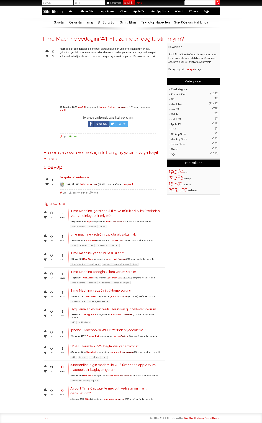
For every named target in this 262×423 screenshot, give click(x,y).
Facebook (101, 123)
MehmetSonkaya (107, 107)
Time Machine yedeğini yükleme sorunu (100, 290)
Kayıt (139, 3)
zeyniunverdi (113, 376)
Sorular (59, 22)
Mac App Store (159, 11)
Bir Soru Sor (107, 22)
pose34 (113, 240)
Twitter (121, 123)
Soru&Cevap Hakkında (191, 22)
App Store (107, 11)
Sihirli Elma (128, 22)
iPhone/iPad (87, 11)
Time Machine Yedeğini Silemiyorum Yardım (103, 272)
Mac (71, 11)
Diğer (207, 11)
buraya (190, 69)
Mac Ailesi (91, 240)
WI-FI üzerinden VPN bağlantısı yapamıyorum (105, 346)
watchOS (176, 119)
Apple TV (176, 124)
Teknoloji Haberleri (155, 22)
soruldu (63, 110)
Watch (179, 11)
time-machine (78, 227)
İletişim (47, 418)
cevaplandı (128, 184)
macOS (81, 107)
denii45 (109, 222)
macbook (94, 357)
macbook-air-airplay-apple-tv (85, 381)
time (74, 245)
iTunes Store (178, 144)
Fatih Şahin (85, 184)
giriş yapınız (126, 152)
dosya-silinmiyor (121, 264)
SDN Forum (199, 418)
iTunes (193, 11)
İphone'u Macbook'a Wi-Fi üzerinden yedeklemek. (108, 330)
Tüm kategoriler (179, 89)
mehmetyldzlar (118, 315)
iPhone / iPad (92, 336)
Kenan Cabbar (110, 399)
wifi (73, 322)
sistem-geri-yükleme (98, 301)
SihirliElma (188, 418)
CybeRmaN (112, 278)
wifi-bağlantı (84, 322)
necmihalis (112, 259)
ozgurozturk (115, 352)
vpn (104, 357)
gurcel (113, 296)
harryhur (117, 336)
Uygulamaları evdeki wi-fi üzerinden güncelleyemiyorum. (113, 309)
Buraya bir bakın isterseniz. (75, 177)
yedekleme (102, 245)
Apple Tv (139, 11)
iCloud (123, 11)
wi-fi (74, 357)
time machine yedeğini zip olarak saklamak (103, 234)
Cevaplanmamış (81, 22)
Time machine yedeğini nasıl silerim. (97, 253)
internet (82, 357)
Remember (115, 3)
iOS (172, 99)
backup (92, 227)
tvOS (173, 129)
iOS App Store (89, 315)
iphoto (102, 227)
